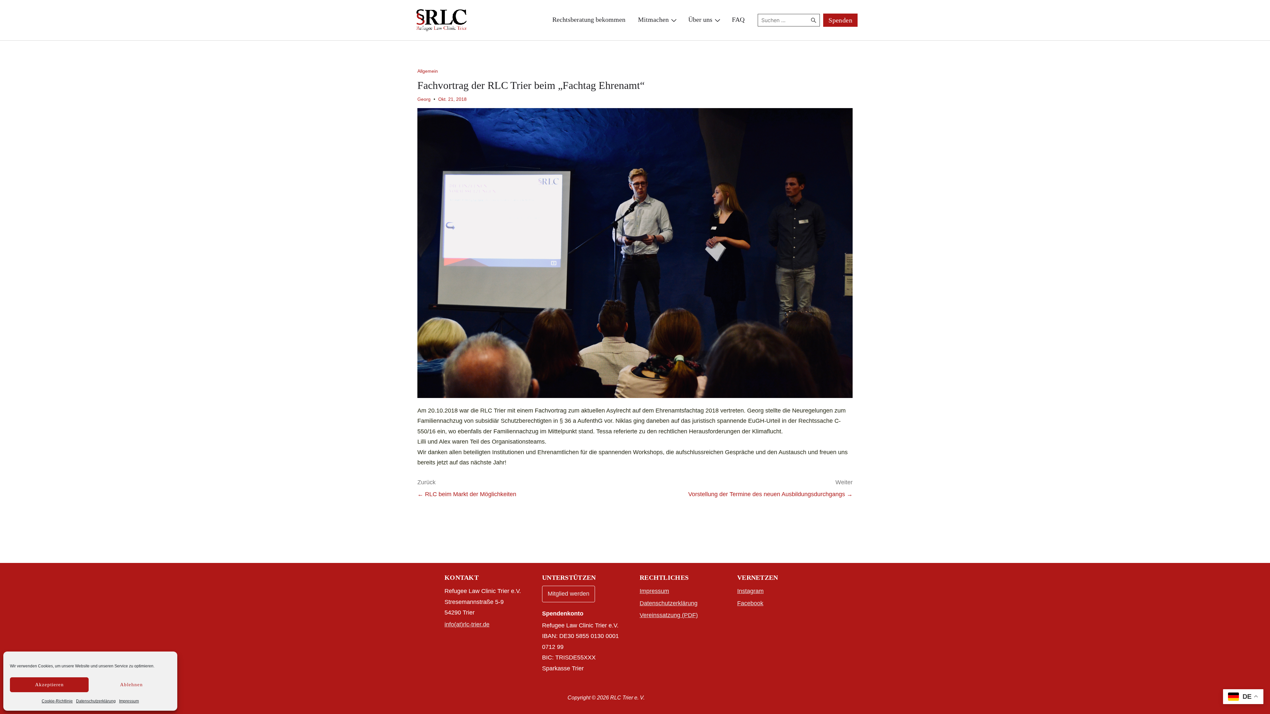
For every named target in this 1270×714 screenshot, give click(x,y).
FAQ (738, 19)
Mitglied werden (568, 593)
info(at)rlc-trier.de (466, 624)
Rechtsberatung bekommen (588, 19)
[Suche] (813, 20)
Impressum (129, 701)
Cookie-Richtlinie (57, 701)
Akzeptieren (49, 684)
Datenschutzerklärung (96, 701)
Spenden (840, 20)
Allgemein (427, 71)
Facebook (750, 603)
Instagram (750, 591)
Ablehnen (131, 684)
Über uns (700, 19)
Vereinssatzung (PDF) (669, 615)
